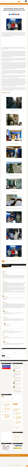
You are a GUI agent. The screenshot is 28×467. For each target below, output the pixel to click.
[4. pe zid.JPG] (14, 167)
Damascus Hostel (6, 92)
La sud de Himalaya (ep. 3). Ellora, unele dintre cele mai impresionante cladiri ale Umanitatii (17, 372)
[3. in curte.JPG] (14, 152)
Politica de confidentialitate (18, 465)
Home (5, 6)
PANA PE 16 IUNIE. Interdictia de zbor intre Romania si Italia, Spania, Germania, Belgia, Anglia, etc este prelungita (7, 405)
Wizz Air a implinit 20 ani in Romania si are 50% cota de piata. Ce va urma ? (17, 389)
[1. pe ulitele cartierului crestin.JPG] (14, 102)
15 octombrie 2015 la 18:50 (6, 342)
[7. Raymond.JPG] (14, 217)
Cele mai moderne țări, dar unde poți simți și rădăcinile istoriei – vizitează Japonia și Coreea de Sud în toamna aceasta (19, 417)
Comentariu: (3, 349)
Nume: (2, 352)
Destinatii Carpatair (4, 267)
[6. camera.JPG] (14, 200)
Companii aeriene (15, 404)
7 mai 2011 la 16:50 (6, 324)
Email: (15, 352)
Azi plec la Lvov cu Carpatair (6, 265)
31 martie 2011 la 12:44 (5, 282)
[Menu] (26, 1)
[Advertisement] (14, 42)
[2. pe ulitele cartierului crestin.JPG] (14, 119)
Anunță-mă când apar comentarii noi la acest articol (7, 357)
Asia (7, 6)
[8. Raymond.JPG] (14, 234)
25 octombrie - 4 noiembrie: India (17, 435)
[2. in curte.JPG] (14, 135)
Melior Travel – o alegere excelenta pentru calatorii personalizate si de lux (18, 422)
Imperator (6, 264)
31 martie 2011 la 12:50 (5, 297)
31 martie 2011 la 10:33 (5, 274)
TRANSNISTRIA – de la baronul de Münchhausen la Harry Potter (19, 413)
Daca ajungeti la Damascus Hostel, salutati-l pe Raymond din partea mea (16, 6)
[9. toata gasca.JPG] (14, 24)
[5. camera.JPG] (14, 183)
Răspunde (4, 278)
